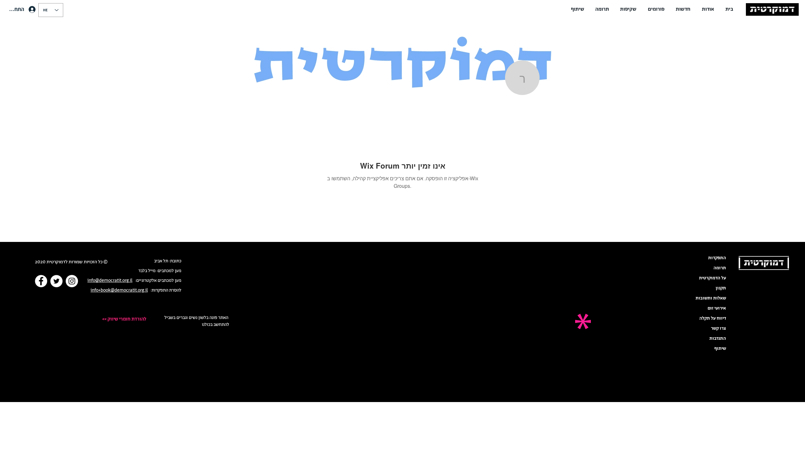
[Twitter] (56, 281)
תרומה (719, 268)
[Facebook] (41, 281)
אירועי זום (717, 308)
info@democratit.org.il (109, 280)
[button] (708, 9)
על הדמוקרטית (712, 278)
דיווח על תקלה (712, 318)
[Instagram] (72, 281)
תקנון (721, 288)
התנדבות (717, 338)
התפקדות (717, 258)
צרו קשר (718, 328)
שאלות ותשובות (711, 298)
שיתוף (720, 348)
